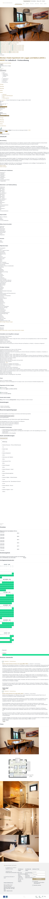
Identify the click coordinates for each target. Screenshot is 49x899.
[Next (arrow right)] (1, 69)
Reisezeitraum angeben (4, 115)
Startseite (20, 872)
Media (24, 3)
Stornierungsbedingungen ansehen (7, 415)
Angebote (27, 3)
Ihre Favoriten (33, 1)
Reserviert (4, 650)
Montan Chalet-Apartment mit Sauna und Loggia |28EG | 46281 (15, 663)
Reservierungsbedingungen (7, 95)
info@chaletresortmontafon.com (12, 872)
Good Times (32, 3)
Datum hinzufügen (3, 106)
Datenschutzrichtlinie (37, 882)
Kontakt (41, 3)
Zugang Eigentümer (27, 1)
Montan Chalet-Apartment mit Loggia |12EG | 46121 (12, 693)
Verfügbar (4, 653)
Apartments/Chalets (18, 3)
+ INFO (29, 130)
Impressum (27, 876)
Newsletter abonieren (37, 885)
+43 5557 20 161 (9, 871)
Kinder (1, 112)
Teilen (1, 64)
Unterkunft (4, 94)
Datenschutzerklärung (29, 877)
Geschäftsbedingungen (30, 872)
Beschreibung (3, 70)
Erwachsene (2, 107)
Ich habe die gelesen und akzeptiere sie (39, 882)
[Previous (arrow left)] (0, 69)
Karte (3, 96)
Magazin (45, 3)
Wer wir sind (37, 3)
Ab (0, 101)
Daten (1, 104)
